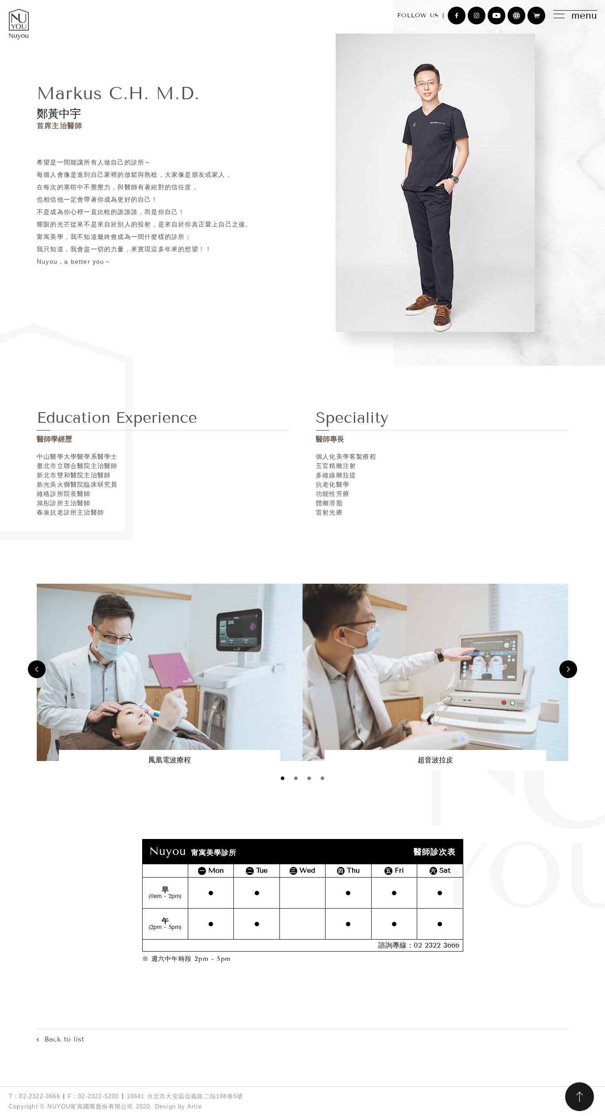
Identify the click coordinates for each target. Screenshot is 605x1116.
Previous (37, 669)
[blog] (516, 15)
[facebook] (456, 15)
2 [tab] (295, 778)
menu (584, 15)
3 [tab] (309, 778)
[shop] (536, 15)
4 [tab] (322, 778)
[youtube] (496, 15)
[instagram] (476, 15)
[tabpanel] (169, 677)
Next (568, 669)
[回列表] (60, 1039)
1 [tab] (282, 778)
